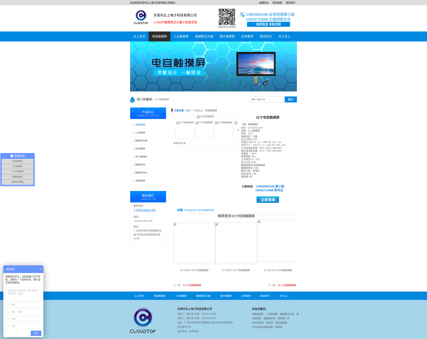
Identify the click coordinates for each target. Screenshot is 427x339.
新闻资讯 (266, 36)
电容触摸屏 (159, 36)
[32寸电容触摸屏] (205, 116)
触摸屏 (278, 327)
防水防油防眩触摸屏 (262, 327)
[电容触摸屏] (213, 91)
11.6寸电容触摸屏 (192, 285)
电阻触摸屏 (140, 181)
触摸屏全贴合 (141, 173)
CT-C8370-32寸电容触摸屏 (236, 270)
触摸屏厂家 (283, 318)
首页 (188, 110)
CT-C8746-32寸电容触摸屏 (278, 270)
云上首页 (139, 36)
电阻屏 (269, 322)
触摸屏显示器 (204, 36)
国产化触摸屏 (141, 157)
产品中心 (198, 110)
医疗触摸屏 (227, 36)
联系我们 (290, 2)
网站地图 (277, 2)
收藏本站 (264, 2)
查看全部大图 (179, 143)
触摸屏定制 (140, 165)
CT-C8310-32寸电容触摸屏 (194, 270)
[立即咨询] (268, 202)
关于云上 (284, 36)
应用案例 (247, 36)
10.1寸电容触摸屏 (286, 285)
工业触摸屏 (180, 36)
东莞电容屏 (258, 322)
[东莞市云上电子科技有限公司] (144, 331)
